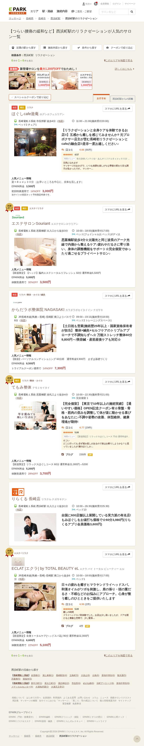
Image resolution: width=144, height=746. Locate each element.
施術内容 (62, 11)
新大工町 (50, 683)
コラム (95, 697)
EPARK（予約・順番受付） (22, 717)
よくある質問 (69, 697)
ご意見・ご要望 (83, 11)
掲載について (18, 697)
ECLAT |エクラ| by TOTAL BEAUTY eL (47, 75)
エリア (34, 11)
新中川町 (36, 683)
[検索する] (132, 12)
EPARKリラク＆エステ (17, 10)
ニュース (104, 697)
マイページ (130, 3)
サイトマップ (124, 700)
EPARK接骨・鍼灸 (43, 721)
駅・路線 (47, 11)
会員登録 (104, 3)
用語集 (15, 700)
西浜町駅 (55, 18)
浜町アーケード (105, 683)
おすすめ (101, 98)
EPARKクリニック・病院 (66, 717)
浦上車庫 (48, 675)
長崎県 (29, 18)
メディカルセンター (22, 687)
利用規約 (57, 697)
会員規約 (47, 697)
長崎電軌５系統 (21, 683)
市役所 (76, 683)
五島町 (74, 675)
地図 (60, 121)
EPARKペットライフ (97, 721)
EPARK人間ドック (115, 717)
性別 (88, 4)
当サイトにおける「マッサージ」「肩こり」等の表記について (68, 700)
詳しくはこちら (123, 68)
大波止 (85, 675)
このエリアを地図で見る (119, 60)
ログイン (117, 3)
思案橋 (15, 679)
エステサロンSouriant (90, 75)
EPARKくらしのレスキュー (70, 721)
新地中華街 (108, 675)
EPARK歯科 (44, 717)
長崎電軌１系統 (21, 675)
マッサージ (15, 18)
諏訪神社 (63, 683)
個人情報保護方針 (108, 700)
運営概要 (66, 703)
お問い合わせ (84, 697)
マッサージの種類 (28, 700)
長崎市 (42, 18)
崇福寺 (27, 679)
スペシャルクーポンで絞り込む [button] (31, 97)
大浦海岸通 (42, 687)
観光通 (121, 675)
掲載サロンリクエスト (120, 697)
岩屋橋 (35, 675)
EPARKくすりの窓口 (92, 717)
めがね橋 (88, 683)
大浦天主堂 (57, 687)
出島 (95, 675)
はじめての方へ (33, 697)
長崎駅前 (61, 675)
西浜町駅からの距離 (123, 99)
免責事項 (77, 703)
